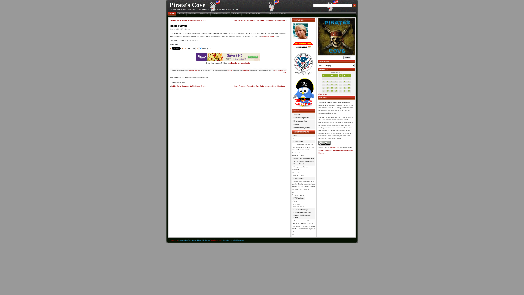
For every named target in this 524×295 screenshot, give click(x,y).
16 (349, 85)
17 (323, 88)
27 (336, 91)
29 (345, 91)
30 (349, 91)
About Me (204, 13)
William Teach (194, 70)
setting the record (268, 36)
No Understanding (220, 13)
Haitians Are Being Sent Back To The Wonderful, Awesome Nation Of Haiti (304, 161)
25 (328, 91)
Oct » (325, 94)
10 (323, 85)
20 (336, 88)
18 (328, 88)
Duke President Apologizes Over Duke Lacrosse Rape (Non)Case (259, 20)
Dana (295, 135)
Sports (229, 70)
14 (340, 85)
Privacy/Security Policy (276, 13)
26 (332, 91)
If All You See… (299, 141)
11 (327, 85)
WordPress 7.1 (215, 240)
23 (349, 88)
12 (332, 85)
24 (323, 91)
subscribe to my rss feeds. (239, 63)
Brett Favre (178, 26)
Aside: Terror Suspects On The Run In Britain (188, 20)
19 (332, 88)
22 (345, 88)
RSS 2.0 (181, 13)
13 (336, 85)
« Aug (320, 94)
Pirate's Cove (187, 4)
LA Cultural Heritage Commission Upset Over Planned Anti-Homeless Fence (302, 214)
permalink (246, 70)
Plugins (236, 13)
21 (340, 88)
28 (340, 91)
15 (345, 85)
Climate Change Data (253, 13)
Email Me (192, 13)
